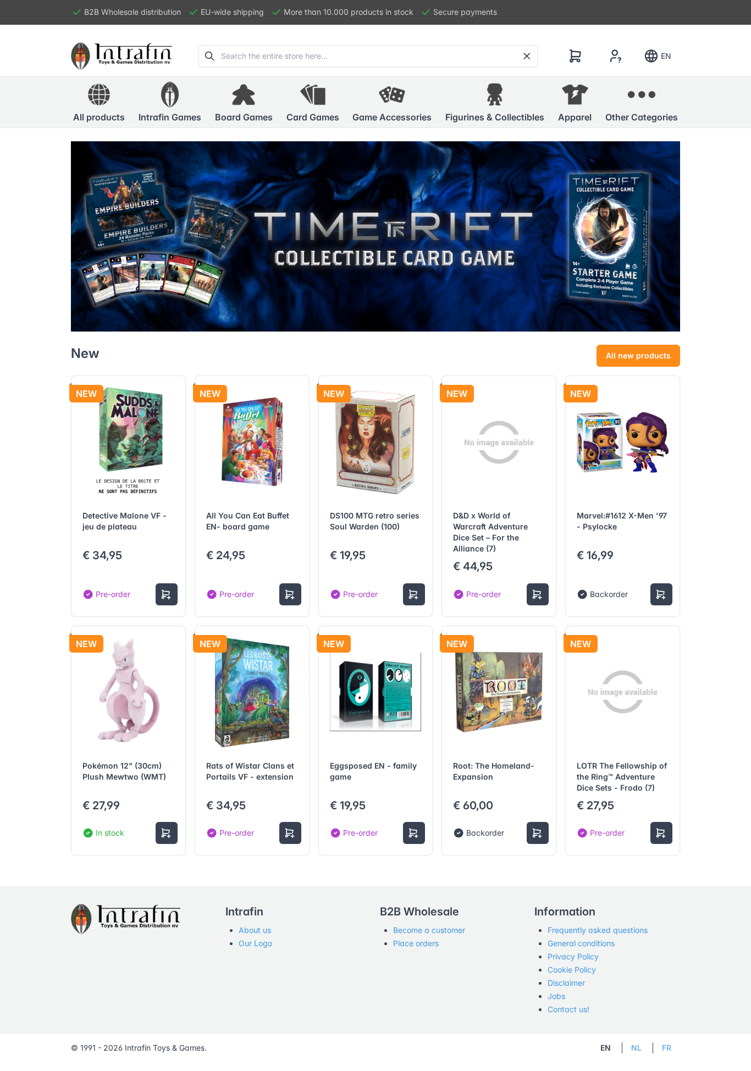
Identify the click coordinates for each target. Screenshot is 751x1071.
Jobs (556, 996)
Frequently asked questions (598, 930)
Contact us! (568, 1009)
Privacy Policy (573, 956)
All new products (638, 355)
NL (636, 1047)
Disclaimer (566, 982)
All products (99, 117)
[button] (170, 102)
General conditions (581, 943)
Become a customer (429, 930)
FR (666, 1047)
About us (255, 930)
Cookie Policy (572, 969)
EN (666, 55)
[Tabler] (121, 56)
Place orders (416, 943)
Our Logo (255, 943)
